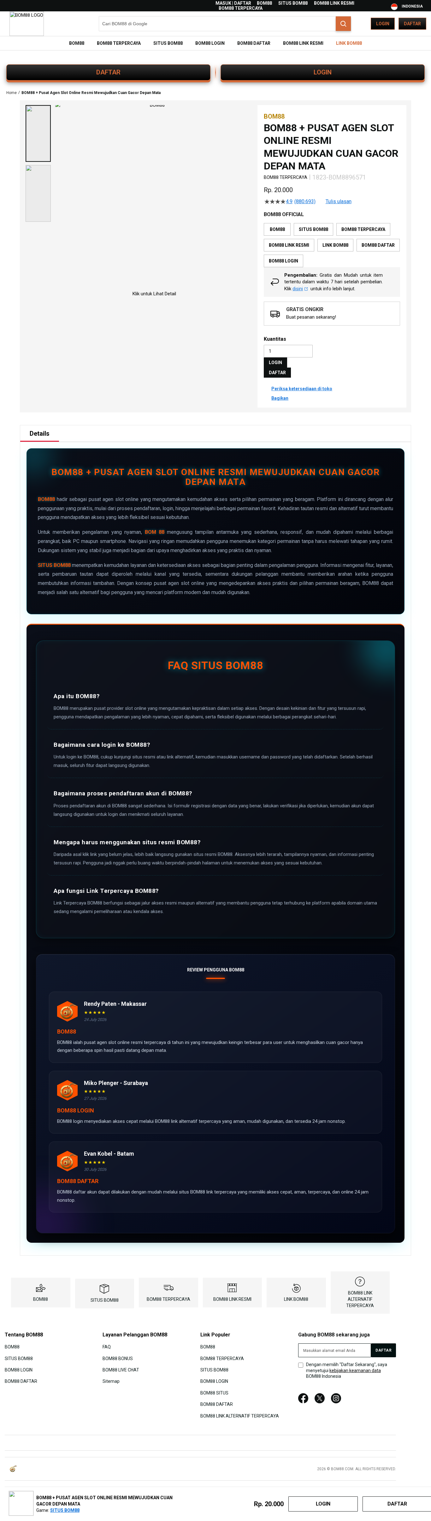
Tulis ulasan (338, 201)
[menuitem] (76, 43)
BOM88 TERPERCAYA (241, 8)
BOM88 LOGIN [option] (283, 260)
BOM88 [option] (277, 229)
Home (11, 93)
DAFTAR (108, 72)
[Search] (343, 23)
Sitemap (111, 1381)
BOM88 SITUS (214, 1392)
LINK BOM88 (296, 1299)
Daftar (412, 23)
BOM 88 (154, 532)
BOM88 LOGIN (18, 1369)
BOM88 (264, 3)
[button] (38, 133)
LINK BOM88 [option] (335, 245)
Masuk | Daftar (233, 3)
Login (382, 23)
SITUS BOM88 (293, 3)
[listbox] (332, 245)
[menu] (215, 43)
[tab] (39, 433)
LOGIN (323, 72)
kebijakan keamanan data (355, 1370)
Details (40, 433)
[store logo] (26, 23)
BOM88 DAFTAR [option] (378, 245)
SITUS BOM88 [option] (313, 229)
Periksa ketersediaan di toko (301, 388)
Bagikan (279, 398)
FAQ (107, 1346)
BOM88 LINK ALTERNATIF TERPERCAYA (360, 1299)
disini (297, 289)
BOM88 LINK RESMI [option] (289, 245)
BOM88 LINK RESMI (334, 3)
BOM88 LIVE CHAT (121, 1369)
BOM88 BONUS (118, 1358)
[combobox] (225, 23)
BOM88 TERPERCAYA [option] (363, 229)
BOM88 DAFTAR (21, 1381)
